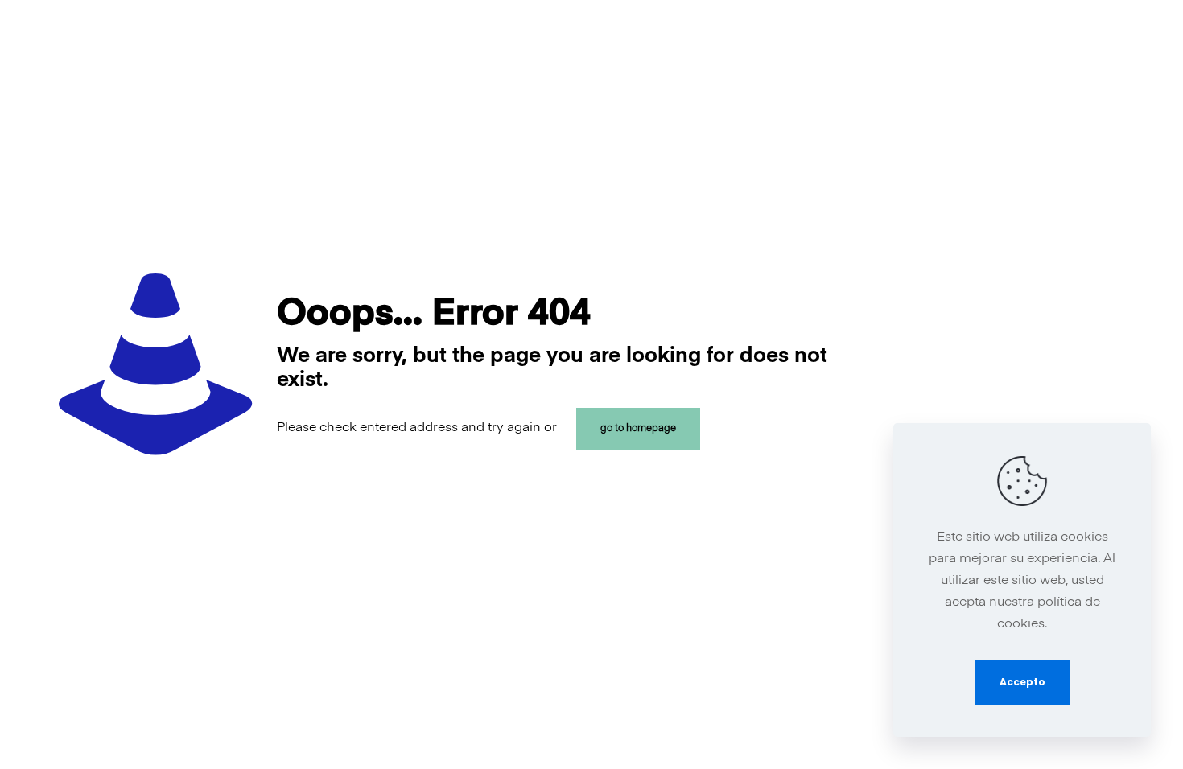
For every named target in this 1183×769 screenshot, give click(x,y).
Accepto (1022, 682)
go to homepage (638, 429)
